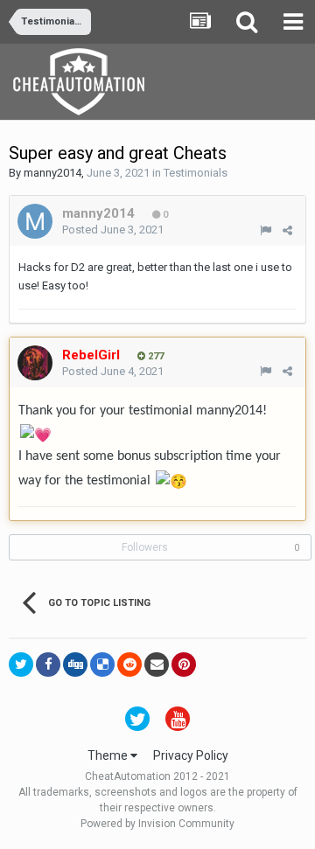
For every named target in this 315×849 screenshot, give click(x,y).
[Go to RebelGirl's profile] (35, 362)
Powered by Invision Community (157, 824)
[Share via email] (156, 664)
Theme (109, 755)
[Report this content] (265, 230)
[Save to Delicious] (102, 664)
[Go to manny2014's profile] (35, 221)
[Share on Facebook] (48, 664)
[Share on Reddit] (129, 664)
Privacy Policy (190, 755)
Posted (113, 229)
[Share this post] (287, 230)
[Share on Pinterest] (184, 664)
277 (154, 356)
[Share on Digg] (75, 664)
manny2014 (52, 172)
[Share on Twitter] (21, 664)
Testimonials (196, 172)
